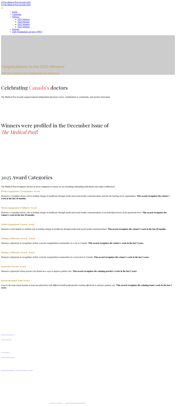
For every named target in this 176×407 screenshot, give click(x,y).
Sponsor (15, 29)
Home (14, 12)
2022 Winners (24, 27)
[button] (11, 73)
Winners (15, 17)
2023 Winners (24, 24)
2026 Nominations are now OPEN (27, 32)
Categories (16, 14)
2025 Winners (24, 19)
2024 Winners (24, 22)
